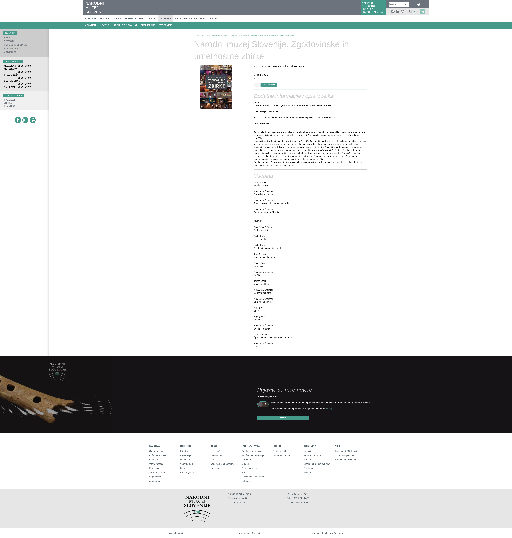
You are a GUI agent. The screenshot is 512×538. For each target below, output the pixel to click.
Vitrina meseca (156, 464)
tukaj (329, 409)
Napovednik (155, 477)
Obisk (117, 18)
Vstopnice (165, 25)
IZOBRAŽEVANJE (252, 446)
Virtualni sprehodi (157, 472)
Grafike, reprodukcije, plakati (317, 464)
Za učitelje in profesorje (253, 455)
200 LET (339, 446)
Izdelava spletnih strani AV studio (327, 533)
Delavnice (185, 460)
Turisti (245, 472)
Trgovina (165, 18)
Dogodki (105, 18)
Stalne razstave (156, 451)
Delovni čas (216, 455)
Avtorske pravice (177, 533)
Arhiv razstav (155, 481)
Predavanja (185, 455)
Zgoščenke (309, 468)
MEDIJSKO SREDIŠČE (373, 6)
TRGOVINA (310, 446)
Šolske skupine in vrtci (252, 451)
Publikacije (148, 25)
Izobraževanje (134, 18)
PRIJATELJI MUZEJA (372, 12)
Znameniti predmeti (282, 455)
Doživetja (246, 460)
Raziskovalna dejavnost (190, 18)
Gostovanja (154, 460)
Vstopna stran (198, 35)
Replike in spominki (125, 25)
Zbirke (151, 18)
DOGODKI (186, 446)
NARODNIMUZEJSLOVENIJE (96, 7)
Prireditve (184, 451)
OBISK (215, 446)
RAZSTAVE (155, 446)
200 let (214, 18)
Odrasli (245, 464)
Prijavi (283, 418)
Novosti (104, 25)
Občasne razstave (157, 455)
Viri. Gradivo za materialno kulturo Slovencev (234, 35)
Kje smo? (215, 451)
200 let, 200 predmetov (345, 455)
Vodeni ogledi (186, 464)
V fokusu (90, 25)
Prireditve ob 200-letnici (346, 460)
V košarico (269, 85)
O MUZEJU (367, 3)
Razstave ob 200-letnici (346, 451)
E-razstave (154, 468)
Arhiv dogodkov (187, 472)
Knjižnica (10, 106)
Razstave (90, 18)
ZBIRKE (277, 446)
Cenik (214, 460)
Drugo (183, 468)
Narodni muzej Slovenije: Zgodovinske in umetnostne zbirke (272, 35)
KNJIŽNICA (367, 9)
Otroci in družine (249, 468)
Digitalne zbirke (280, 451)
